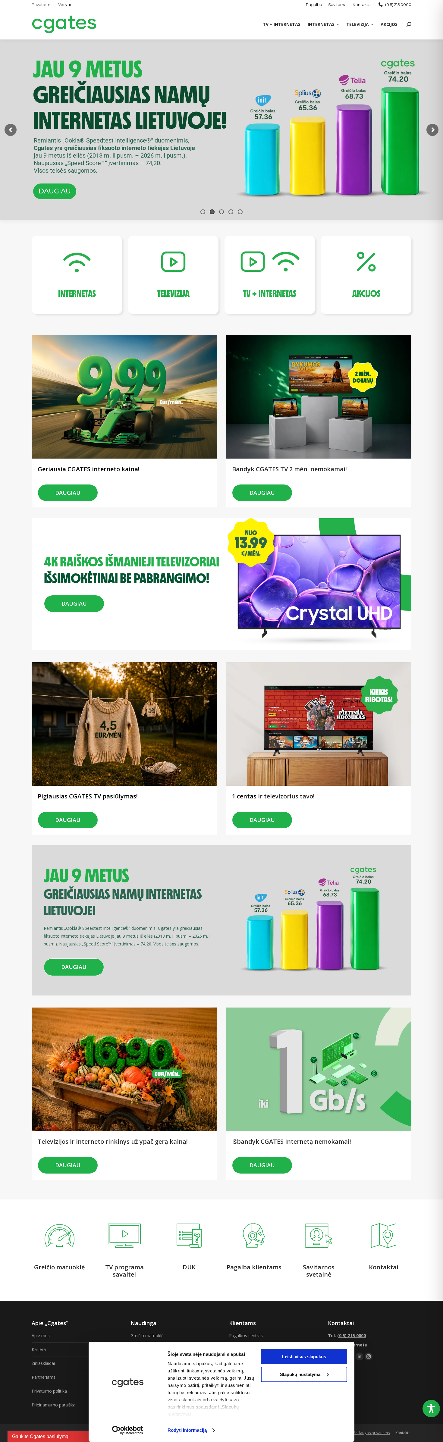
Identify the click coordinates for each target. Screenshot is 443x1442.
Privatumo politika (49, 1391)
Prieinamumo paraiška (53, 1405)
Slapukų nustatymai (301, 1374)
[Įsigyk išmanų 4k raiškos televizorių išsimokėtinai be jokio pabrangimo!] (131, 551)
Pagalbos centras (246, 1335)
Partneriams (43, 1377)
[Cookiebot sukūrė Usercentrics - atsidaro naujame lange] (127, 1430)
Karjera (39, 1349)
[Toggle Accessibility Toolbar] (431, 1408)
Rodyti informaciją (187, 1430)
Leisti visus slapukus (304, 1356)
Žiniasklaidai (43, 1363)
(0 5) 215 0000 (398, 4)
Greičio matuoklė (147, 1335)
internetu (357, 1345)
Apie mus (41, 1335)
